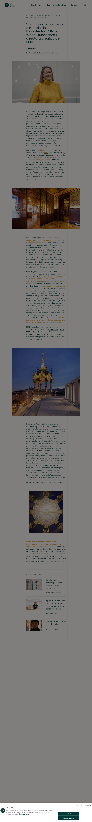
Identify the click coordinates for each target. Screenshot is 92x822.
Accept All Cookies (68, 818)
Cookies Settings (68, 809)
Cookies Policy (24, 814)
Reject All (68, 814)
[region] (46, 812)
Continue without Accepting (83, 805)
